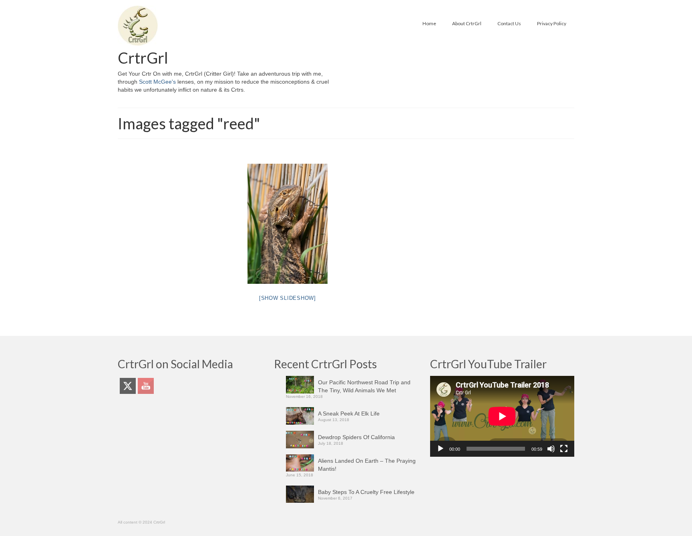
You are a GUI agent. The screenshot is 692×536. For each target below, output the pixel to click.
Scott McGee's (157, 81)
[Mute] (551, 449)
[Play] (441, 449)
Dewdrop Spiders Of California (356, 437)
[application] (502, 416)
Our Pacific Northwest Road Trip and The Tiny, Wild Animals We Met (364, 386)
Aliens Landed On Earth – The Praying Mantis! (367, 465)
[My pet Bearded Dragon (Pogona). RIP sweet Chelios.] (287, 224)
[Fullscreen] (564, 449)
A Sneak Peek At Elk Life (349, 413)
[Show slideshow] (287, 298)
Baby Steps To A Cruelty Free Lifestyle (366, 492)
